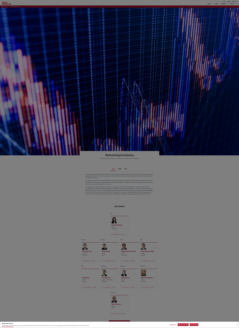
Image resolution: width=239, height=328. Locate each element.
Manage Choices (173, 324)
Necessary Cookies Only (183, 324)
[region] (119, 325)
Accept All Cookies (194, 324)
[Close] (237, 324)
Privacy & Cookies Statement (7, 326)
